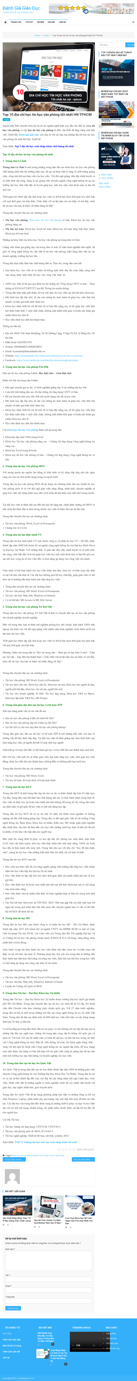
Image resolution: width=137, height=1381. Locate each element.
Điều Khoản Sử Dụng (12, 1345)
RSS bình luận (112, 1343)
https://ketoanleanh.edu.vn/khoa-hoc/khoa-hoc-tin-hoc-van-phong (48, 355)
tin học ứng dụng (56, 1155)
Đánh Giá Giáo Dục (21, 8)
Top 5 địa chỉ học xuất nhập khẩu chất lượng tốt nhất (16, 1159)
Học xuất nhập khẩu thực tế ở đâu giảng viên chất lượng (17, 1219)
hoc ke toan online (54, 301)
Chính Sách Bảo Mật (11, 1339)
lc (47, 319)
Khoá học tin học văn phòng (45, 220)
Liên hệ (62, 22)
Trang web (10, 1296)
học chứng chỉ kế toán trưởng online (65, 711)
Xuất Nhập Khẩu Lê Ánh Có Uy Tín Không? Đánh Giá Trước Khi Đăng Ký (59, 1355)
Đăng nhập (111, 1333)
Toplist (29, 22)
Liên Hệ (6, 1357)
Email (8, 1286)
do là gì (65, 579)
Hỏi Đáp (51, 22)
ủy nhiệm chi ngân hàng (72, 477)
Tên (7, 1275)
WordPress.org (112, 1348)
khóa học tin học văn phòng (24, 1155)
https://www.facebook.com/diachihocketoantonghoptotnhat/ (47, 360)
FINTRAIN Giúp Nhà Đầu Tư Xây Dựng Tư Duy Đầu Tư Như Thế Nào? (46, 1337)
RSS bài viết (111, 1338)
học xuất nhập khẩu (41, 146)
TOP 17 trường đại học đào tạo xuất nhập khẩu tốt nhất (46, 1142)
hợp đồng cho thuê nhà (57, 405)
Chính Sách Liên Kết (11, 1351)
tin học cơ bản (43, 1155)
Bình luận (10, 1249)
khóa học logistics (58, 212)
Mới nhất (106, 174)
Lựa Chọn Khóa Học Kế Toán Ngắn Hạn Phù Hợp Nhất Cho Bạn (79, 1221)
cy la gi (6, 497)
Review (40, 22)
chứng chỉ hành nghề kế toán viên (29, 189)
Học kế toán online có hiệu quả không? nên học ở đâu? (84, 1159)
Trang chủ (16, 22)
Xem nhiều (107, 178)
